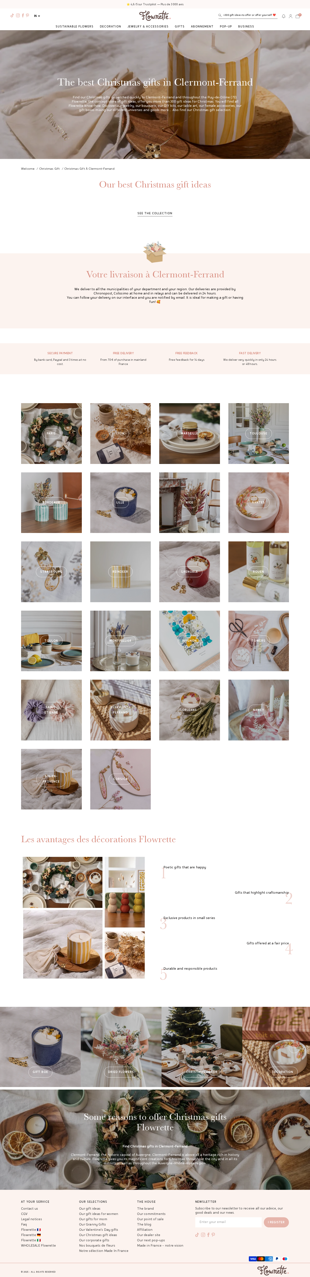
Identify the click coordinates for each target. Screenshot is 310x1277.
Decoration (282, 1072)
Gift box (40, 1072)
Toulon (51, 641)
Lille (120, 502)
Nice (189, 502)
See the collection (155, 213)
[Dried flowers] (121, 1047)
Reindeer (120, 571)
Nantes (258, 502)
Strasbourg (51, 571)
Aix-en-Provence (51, 779)
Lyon (120, 433)
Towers (259, 641)
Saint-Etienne (51, 710)
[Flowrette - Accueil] (155, 16)
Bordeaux (51, 502)
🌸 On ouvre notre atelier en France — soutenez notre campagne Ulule (155, 4)
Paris (51, 433)
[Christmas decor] (202, 1047)
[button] (248, 16)
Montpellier (120, 641)
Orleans (189, 710)
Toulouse (258, 433)
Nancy (258, 710)
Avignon (189, 641)
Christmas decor (201, 1072)
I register (276, 1222)
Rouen (258, 571)
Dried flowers (121, 1072)
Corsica (120, 779)
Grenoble (189, 571)
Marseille (189, 433)
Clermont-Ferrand (120, 710)
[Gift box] (40, 1047)
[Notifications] (284, 16)
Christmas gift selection (211, 110)
